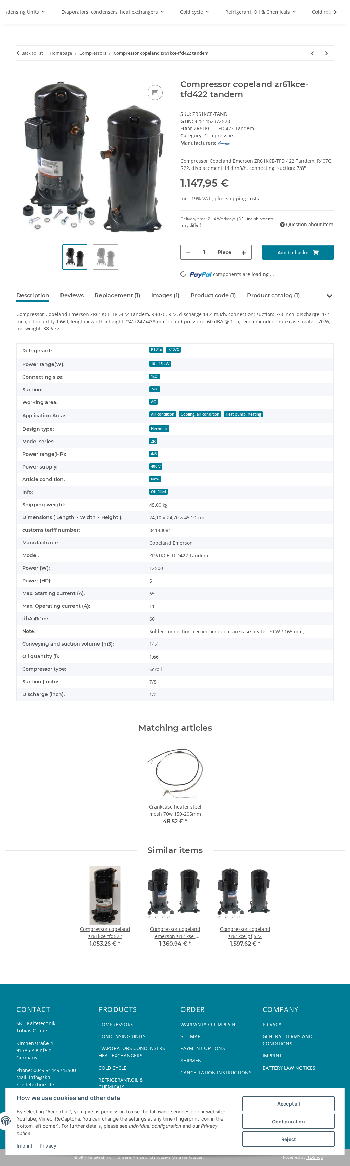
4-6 (154, 453)
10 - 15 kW (160, 363)
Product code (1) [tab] (213, 295)
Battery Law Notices (288, 1068)
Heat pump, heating (243, 414)
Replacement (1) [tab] (117, 295)
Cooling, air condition (200, 414)
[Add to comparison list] (155, 92)
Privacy (48, 1146)
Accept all (288, 1104)
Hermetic (159, 428)
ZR (153, 441)
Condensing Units (122, 1036)
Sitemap (190, 1036)
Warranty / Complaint (209, 1024)
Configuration (288, 1121)
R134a (156, 349)
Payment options (202, 1048)
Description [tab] (32, 295)
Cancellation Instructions (216, 1072)
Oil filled (158, 491)
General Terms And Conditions (287, 1040)
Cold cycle (112, 1068)
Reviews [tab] (72, 295)
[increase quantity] (243, 252)
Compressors (219, 135)
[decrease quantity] (188, 252)
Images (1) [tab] (165, 295)
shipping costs (242, 198)
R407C (173, 349)
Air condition (162, 414)
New (155, 479)
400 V (156, 466)
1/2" (154, 376)
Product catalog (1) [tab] (273, 295)
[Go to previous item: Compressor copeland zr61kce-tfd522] (313, 53)
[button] (329, 295)
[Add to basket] (21, 76)
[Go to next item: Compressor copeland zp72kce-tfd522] (327, 53)
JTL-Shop (314, 1157)
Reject (288, 1139)
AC (153, 401)
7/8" (154, 389)
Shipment (192, 1060)
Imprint (24, 1146)
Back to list (32, 53)
